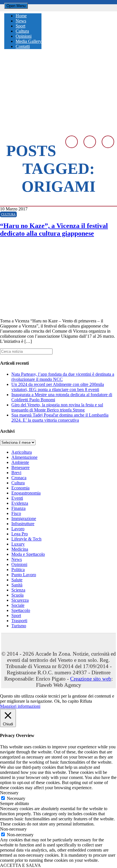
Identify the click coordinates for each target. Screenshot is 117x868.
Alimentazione (24, 457)
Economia (20, 487)
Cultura (8, 214)
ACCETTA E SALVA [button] (20, 865)
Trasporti (19, 620)
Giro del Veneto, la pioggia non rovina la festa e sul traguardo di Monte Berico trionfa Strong (57, 407)
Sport (16, 615)
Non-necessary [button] (13, 829)
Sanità (16, 584)
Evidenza (19, 503)
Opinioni (19, 564)
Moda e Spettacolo (28, 554)
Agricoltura (21, 452)
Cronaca (18, 477)
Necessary (16, 798)
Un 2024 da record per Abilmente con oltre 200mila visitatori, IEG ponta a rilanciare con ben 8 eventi (57, 387)
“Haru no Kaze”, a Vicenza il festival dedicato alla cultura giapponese (54, 229)
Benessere (20, 467)
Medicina (19, 549)
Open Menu (16, 6)
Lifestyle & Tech (26, 539)
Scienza (18, 590)
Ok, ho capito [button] (66, 701)
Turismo (18, 625)
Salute (16, 579)
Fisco (16, 513)
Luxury (18, 544)
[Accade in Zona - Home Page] (58, 128)
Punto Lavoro (23, 574)
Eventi (17, 498)
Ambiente (20, 462)
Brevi (16, 472)
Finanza (18, 508)
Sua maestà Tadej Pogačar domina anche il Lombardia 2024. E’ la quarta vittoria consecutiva (59, 418)
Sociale (17, 605)
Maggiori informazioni (20, 706)
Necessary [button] (9, 792)
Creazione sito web (90, 679)
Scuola (17, 595)
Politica (18, 569)
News (16, 559)
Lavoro (17, 528)
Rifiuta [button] (86, 701)
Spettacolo (20, 610)
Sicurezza (20, 600)
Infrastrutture (22, 523)
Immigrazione (23, 518)
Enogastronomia (26, 493)
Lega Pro (19, 533)
